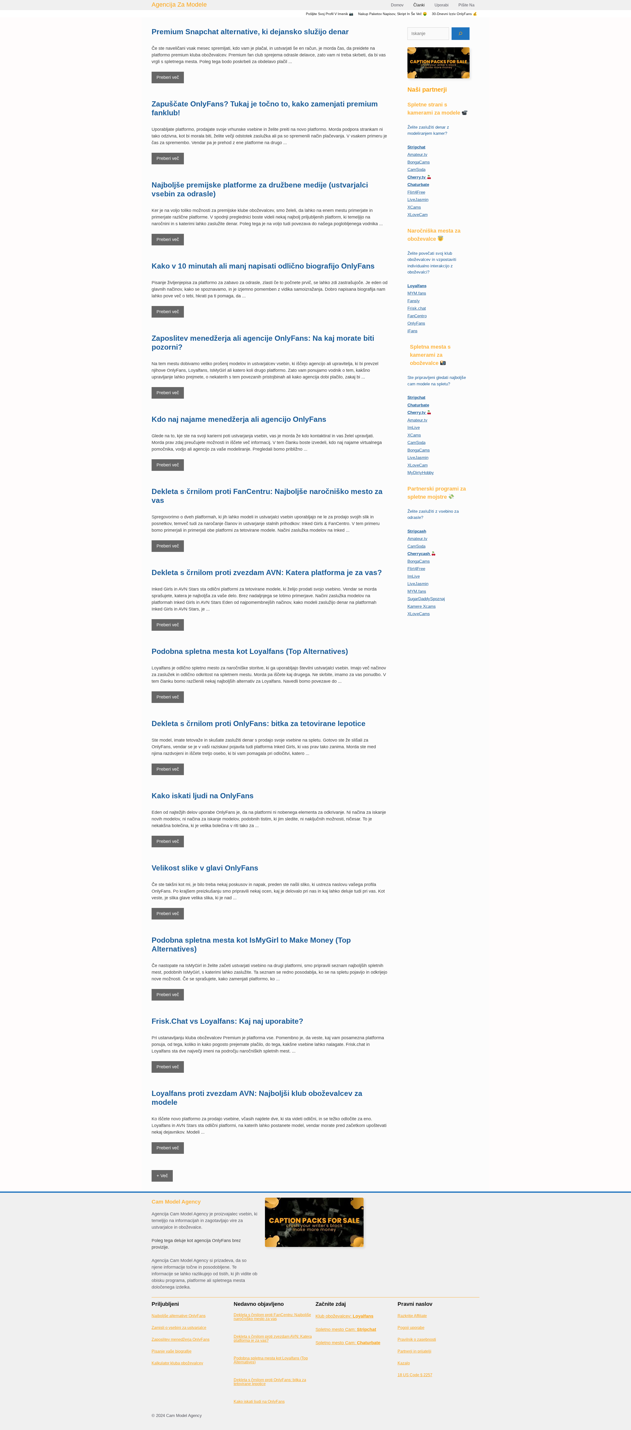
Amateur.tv (417, 154)
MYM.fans (416, 293)
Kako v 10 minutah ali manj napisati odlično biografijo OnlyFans (263, 266)
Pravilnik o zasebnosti (417, 1339)
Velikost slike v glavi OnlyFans (205, 868)
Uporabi (442, 5)
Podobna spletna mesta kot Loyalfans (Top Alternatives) (250, 651)
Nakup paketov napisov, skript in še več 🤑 (392, 14)
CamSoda (416, 169)
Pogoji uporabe (411, 1328)
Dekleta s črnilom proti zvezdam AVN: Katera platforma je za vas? (267, 572)
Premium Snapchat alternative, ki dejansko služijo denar (250, 32)
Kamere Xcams (421, 606)
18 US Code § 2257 (415, 1375)
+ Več (162, 1175)
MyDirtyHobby (420, 472)
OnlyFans (416, 323)
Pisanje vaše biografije (172, 1351)
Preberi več (168, 77)
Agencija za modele (179, 4)
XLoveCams (418, 614)
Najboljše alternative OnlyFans (179, 1316)
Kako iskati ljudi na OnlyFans (203, 796)
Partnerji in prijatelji (414, 1351)
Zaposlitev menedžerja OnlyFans (181, 1339)
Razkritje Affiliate (412, 1316)
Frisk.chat (416, 308)
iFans (412, 331)
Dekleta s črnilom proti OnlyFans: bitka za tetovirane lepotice (259, 723)
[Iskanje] (461, 33)
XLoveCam (417, 214)
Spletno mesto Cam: (346, 1329)
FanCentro (417, 316)
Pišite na (466, 5)
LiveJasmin (417, 199)
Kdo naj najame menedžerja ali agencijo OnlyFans (239, 419)
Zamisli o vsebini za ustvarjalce (179, 1328)
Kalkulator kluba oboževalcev (177, 1363)
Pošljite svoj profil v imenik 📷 (329, 14)
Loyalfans (416, 286)
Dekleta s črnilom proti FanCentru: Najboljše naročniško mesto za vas (272, 1317)
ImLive (413, 427)
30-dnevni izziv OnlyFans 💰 (454, 14)
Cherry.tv (417, 177)
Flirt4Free (416, 192)
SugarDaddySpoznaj (426, 598)
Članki (419, 5)
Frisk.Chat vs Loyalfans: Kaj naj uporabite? (227, 1021)
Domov (397, 5)
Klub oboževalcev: (344, 1316)
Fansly (413, 301)
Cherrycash (419, 553)
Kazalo (404, 1363)
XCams (414, 207)
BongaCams (418, 162)
